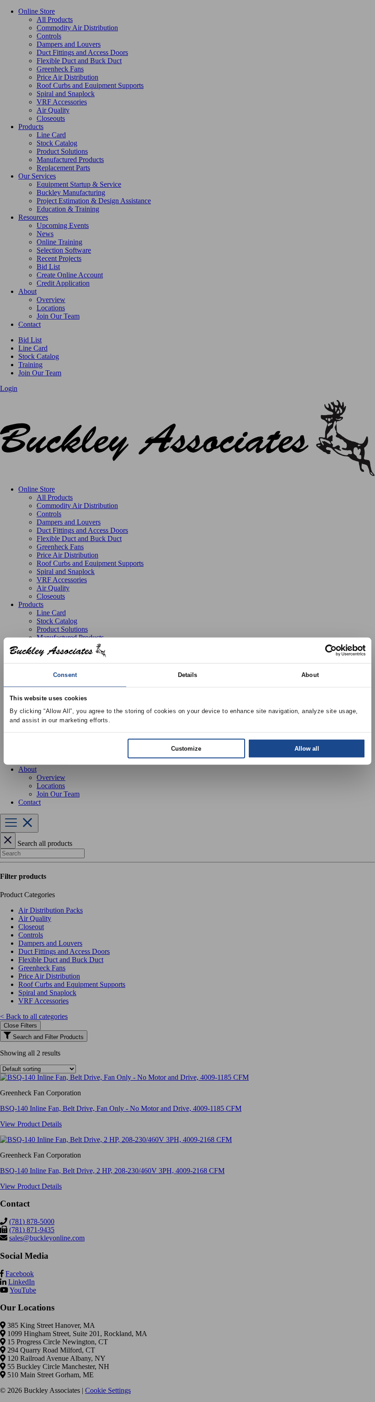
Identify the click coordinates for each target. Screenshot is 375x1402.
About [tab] (310, 674)
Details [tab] (188, 674)
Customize (186, 748)
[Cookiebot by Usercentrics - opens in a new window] (325, 650)
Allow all (307, 748)
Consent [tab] (65, 674)
